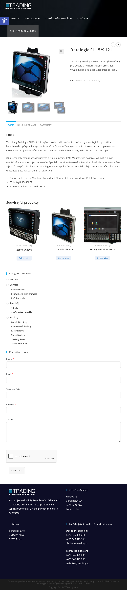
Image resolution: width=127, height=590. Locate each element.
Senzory (14, 279)
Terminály (15, 303)
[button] (4, 21)
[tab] (11, 125)
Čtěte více (24, 258)
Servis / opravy (74, 504)
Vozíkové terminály (90, 80)
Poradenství (72, 509)
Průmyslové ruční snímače (24, 293)
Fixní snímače (17, 289)
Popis (11, 125)
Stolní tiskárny (18, 334)
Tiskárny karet (18, 339)
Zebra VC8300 (24, 249)
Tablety (14, 307)
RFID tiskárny (17, 330)
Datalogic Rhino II (63, 249)
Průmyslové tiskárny (21, 326)
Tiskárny (14, 317)
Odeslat (16, 470)
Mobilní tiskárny (19, 322)
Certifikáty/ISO (74, 500)
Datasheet (45, 125)
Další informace (26, 125)
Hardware (71, 496)
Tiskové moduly (19, 343)
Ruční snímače (18, 298)
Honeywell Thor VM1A (102, 249)
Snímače (14, 284)
